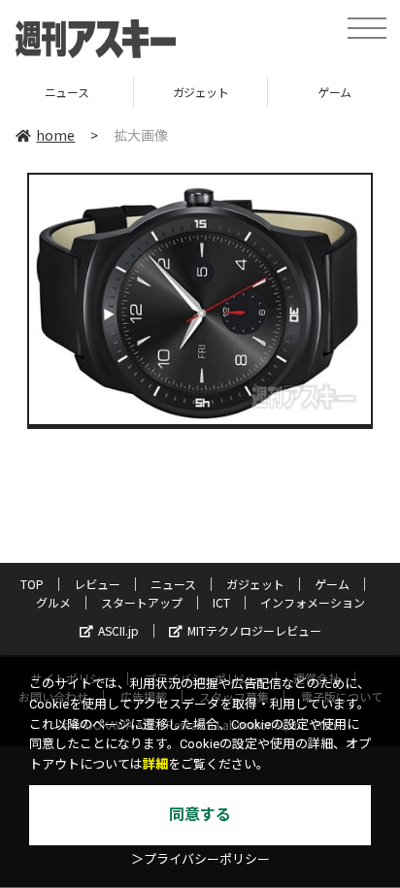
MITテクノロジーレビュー (254, 630)
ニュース (173, 584)
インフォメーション (312, 602)
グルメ (53, 602)
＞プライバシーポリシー (200, 859)
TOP (32, 584)
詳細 (155, 764)
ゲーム (285, 91)
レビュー (97, 584)
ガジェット (150, 91)
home (55, 135)
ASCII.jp (118, 630)
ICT (221, 602)
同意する (200, 815)
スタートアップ (142, 602)
